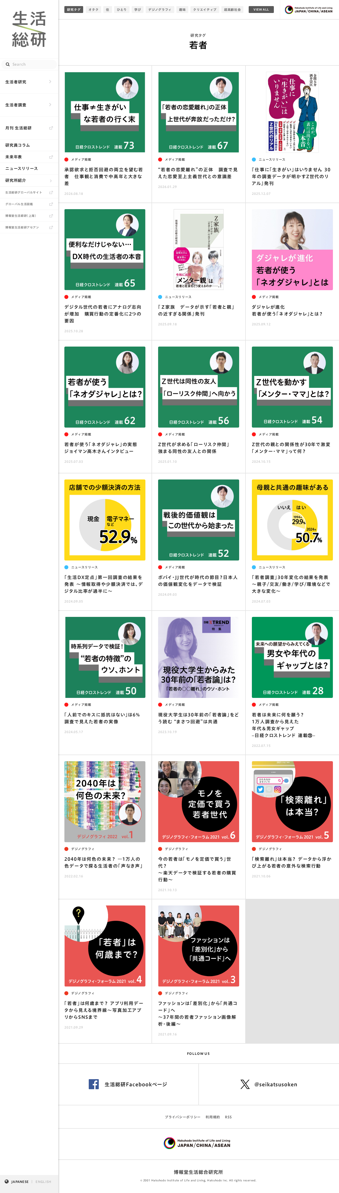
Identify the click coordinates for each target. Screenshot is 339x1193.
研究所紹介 (15, 180)
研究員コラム (17, 145)
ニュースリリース (21, 169)
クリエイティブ (205, 9)
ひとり (122, 9)
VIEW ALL (261, 9)
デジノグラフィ (160, 9)
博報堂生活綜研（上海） (21, 215)
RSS (228, 1117)
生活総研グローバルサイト (23, 192)
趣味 (182, 9)
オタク (93, 9)
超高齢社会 (232, 9)
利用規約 (213, 1117)
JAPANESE (20, 1181)
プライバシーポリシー (183, 1117)
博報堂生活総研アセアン (22, 227)
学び (137, 9)
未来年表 (13, 157)
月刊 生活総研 (18, 128)
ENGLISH (43, 1181)
